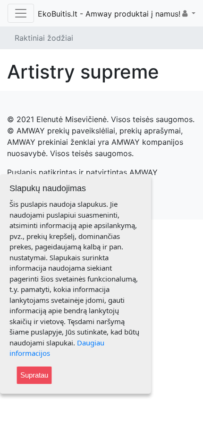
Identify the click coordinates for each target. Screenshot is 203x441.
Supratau (34, 375)
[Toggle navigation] (21, 13)
